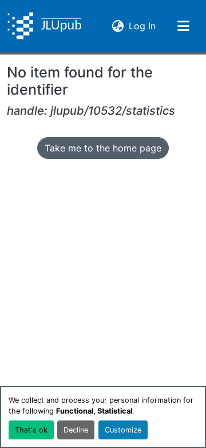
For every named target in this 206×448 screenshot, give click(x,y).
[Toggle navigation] (183, 26)
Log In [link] (142, 26)
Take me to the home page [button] (103, 148)
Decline (76, 430)
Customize (123, 430)
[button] (44, 25)
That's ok (31, 430)
